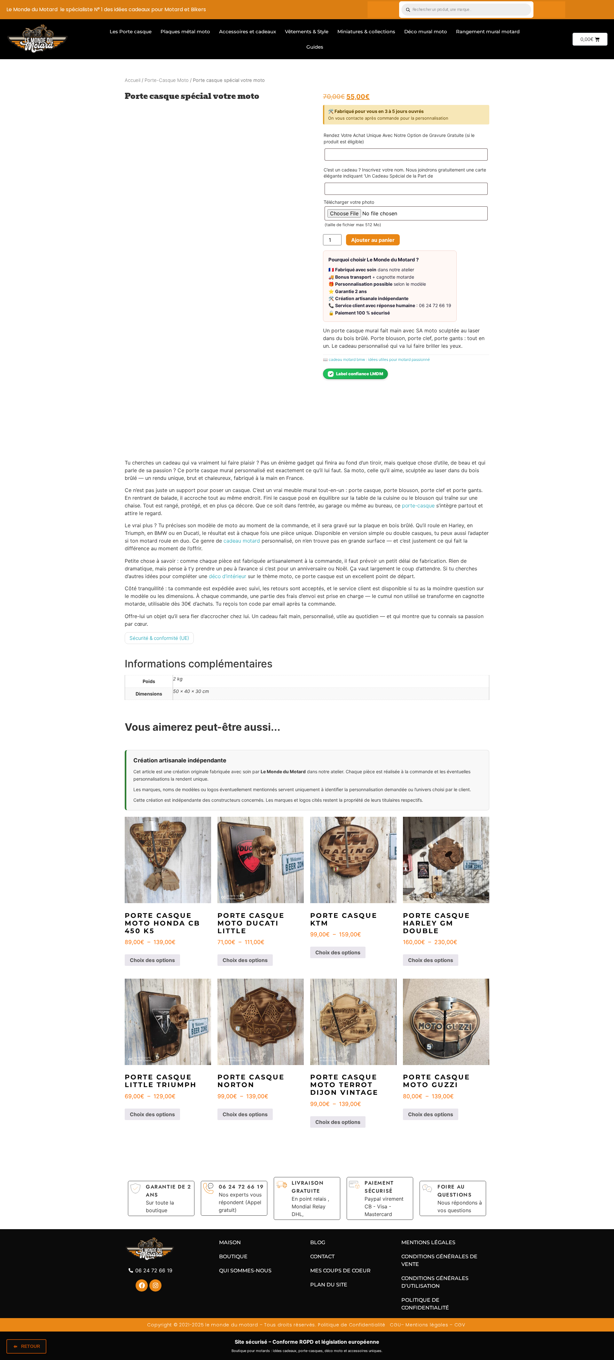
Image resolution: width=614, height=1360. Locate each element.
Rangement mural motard (488, 31)
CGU (395, 1325)
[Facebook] (142, 1285)
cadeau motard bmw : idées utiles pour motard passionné (379, 359)
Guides (314, 47)
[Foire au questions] (427, 1188)
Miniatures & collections (366, 31)
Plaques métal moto (185, 31)
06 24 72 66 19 (241, 1186)
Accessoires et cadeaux (247, 31)
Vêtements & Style (306, 31)
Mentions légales (426, 1325)
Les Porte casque (131, 31)
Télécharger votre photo (349, 202)
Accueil (132, 80)
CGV (460, 1325)
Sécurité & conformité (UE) (159, 638)
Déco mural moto (425, 31)
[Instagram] (155, 1285)
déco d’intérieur (227, 576)
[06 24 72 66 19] (208, 1188)
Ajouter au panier (373, 240)
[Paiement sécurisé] (354, 1184)
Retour (30, 1346)
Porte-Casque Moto (167, 80)
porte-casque (418, 505)
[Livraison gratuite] (281, 1184)
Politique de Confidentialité (351, 1325)
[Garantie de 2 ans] (135, 1188)
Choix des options (152, 960)
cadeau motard (242, 540)
